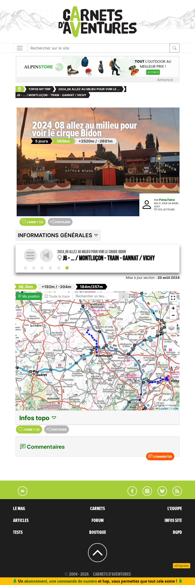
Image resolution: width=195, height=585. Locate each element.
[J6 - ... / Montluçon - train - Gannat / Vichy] (67, 268)
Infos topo (35, 418)
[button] (173, 297)
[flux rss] (175, 494)
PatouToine (167, 200)
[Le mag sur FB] (130, 494)
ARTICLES (21, 520)
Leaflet (163, 408)
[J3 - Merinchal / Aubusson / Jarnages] (42, 268)
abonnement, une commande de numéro (60, 581)
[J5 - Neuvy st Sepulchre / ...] (58, 268)
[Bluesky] (160, 494)
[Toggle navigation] (19, 48)
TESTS (18, 532)
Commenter (162, 456)
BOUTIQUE (97, 532)
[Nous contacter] (20, 494)
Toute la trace (59, 296)
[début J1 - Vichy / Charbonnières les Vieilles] (25, 268)
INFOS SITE (173, 520)
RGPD (177, 532)
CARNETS (97, 508)
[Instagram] (145, 494)
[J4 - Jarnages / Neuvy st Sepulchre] (50, 268)
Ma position (30, 296)
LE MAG (19, 508)
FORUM (98, 520)
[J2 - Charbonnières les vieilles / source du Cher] (33, 268)
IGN (175, 408)
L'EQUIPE (174, 508)
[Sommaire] (30, 255)
